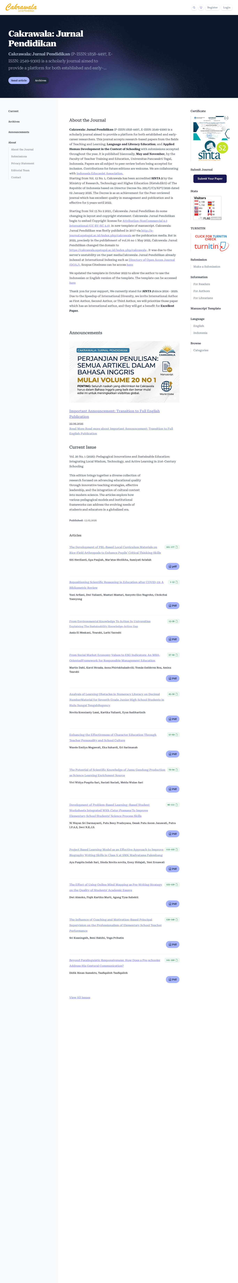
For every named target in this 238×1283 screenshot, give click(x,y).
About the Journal (22, 149)
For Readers (201, 284)
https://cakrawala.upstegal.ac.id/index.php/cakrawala (107, 250)
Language (197, 319)
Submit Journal (202, 169)
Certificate (198, 111)
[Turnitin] (211, 242)
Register (212, 7)
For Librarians (203, 298)
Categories (200, 350)
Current (13, 111)
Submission (199, 259)
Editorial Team (20, 170)
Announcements (18, 132)
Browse (196, 343)
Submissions (19, 156)
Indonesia (200, 333)
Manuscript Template (206, 308)
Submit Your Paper (210, 178)
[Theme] (201, 7)
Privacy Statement (22, 163)
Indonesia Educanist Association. (99, 173)
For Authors (201, 291)
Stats (194, 191)
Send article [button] (19, 80)
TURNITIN (198, 228)
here (130, 264)
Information (199, 277)
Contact (16, 177)
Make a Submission (206, 266)
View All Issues (79, 997)
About (12, 142)
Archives (40, 80)
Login (226, 7)
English (198, 326)
